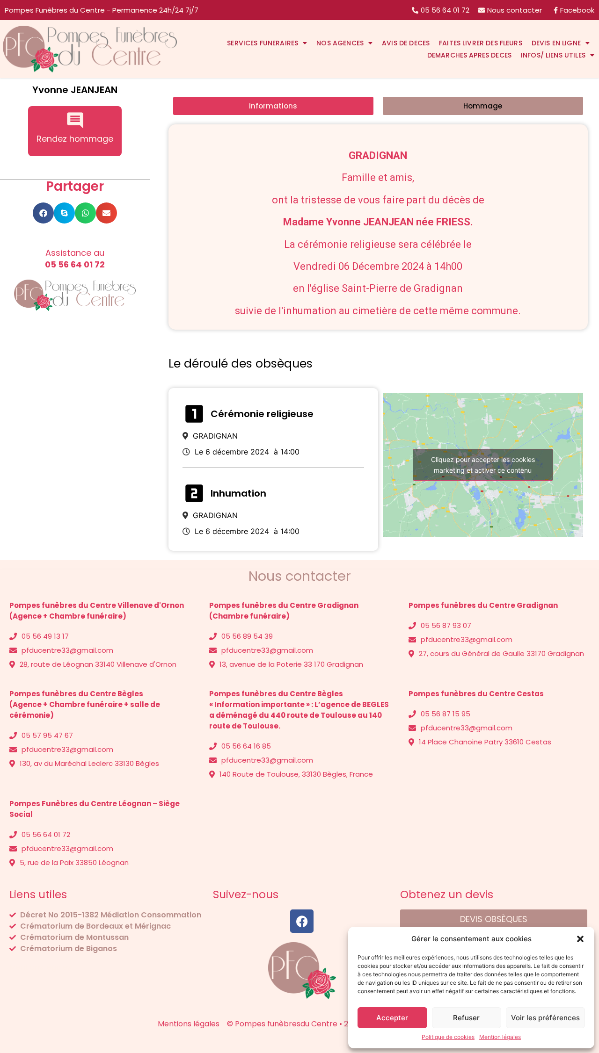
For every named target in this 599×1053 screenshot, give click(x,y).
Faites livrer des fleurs (480, 43)
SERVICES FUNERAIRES (262, 43)
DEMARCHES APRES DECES (469, 55)
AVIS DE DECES (406, 43)
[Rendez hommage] (75, 120)
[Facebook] (302, 921)
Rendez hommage (75, 138)
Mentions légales (40, 967)
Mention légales (500, 1036)
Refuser (466, 1017)
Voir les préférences (545, 1017)
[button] (580, 939)
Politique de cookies (448, 1036)
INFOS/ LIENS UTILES (553, 55)
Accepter (392, 1017)
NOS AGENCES (340, 43)
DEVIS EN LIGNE (556, 43)
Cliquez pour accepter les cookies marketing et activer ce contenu (483, 464)
